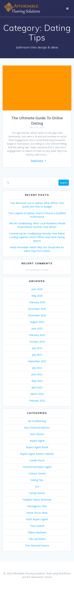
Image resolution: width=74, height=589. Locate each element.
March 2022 (37, 394)
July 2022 (37, 367)
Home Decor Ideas (37, 512)
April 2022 (37, 387)
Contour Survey (37, 473)
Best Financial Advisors (37, 427)
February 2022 (37, 400)
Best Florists (37, 434)
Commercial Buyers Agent (37, 467)
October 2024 (37, 341)
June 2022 (37, 374)
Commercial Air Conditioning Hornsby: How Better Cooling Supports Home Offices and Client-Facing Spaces (37, 237)
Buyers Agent (37, 440)
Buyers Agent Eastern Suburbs (37, 453)
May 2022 (37, 380)
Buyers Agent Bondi (37, 447)
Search (63, 182)
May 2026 (37, 295)
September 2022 (37, 361)
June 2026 (37, 289)
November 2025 (37, 315)
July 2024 (37, 348)
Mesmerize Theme (41, 577)
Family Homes (37, 493)
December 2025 (37, 308)
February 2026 (37, 302)
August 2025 (37, 322)
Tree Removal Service (37, 545)
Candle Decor (37, 460)
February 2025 (37, 335)
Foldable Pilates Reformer (37, 499)
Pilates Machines (37, 532)
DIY (37, 486)
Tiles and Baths (37, 539)
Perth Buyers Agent (37, 519)
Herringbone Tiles (37, 506)
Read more (37, 160)
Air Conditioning (37, 421)
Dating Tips (37, 480)
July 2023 (37, 354)
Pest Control (37, 525)
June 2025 (37, 328)
